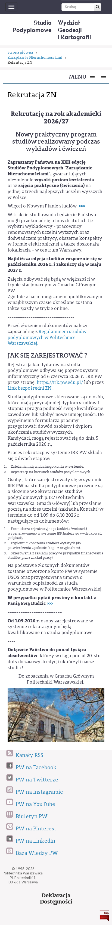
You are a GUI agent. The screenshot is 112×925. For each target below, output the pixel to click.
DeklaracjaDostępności (56, 899)
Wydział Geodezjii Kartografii (74, 30)
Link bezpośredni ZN (30, 388)
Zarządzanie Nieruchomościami (35, 57)
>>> (82, 206)
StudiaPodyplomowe (32, 26)
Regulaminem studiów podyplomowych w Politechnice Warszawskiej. (47, 337)
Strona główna (20, 52)
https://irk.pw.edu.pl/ (60, 382)
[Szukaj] (97, 7)
